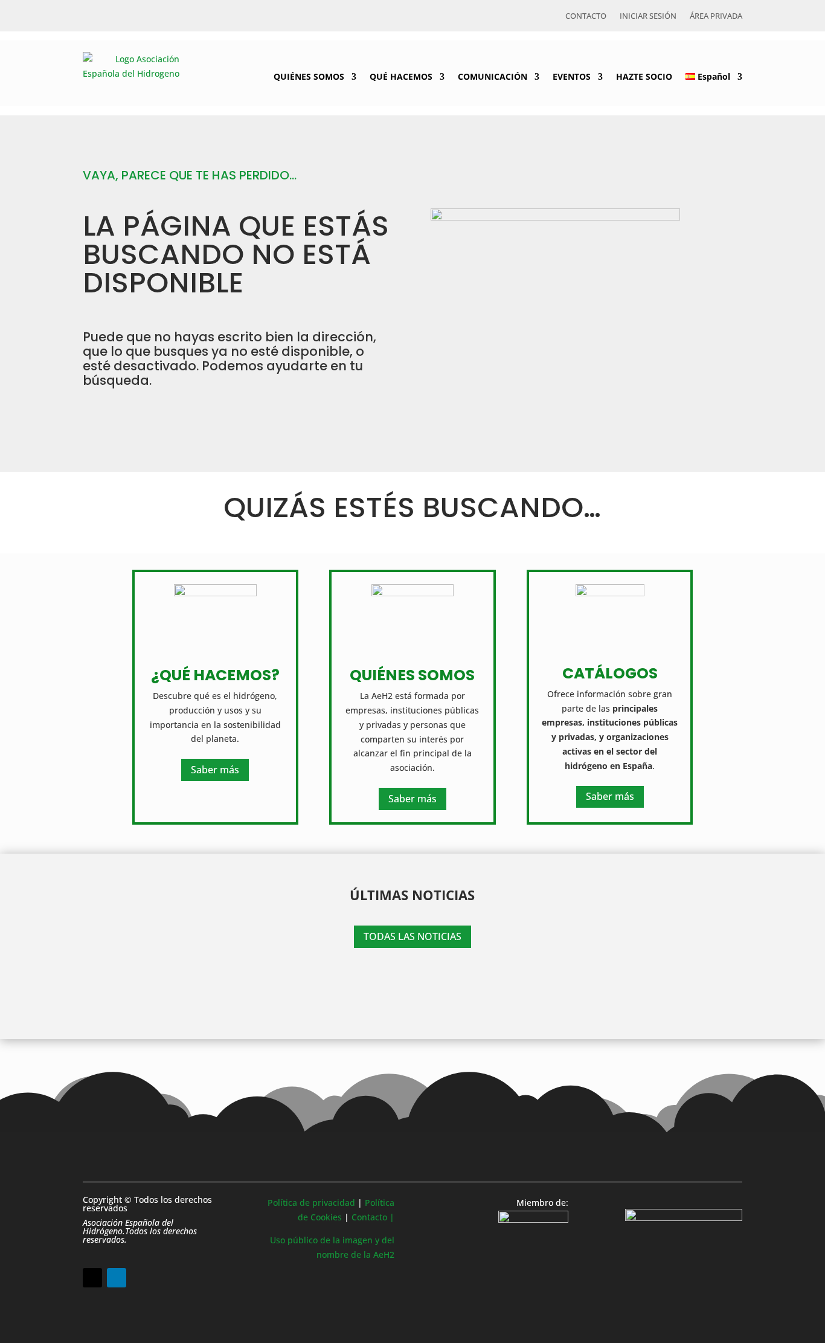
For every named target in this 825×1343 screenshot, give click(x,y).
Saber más (215, 769)
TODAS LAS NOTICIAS (412, 936)
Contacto (585, 16)
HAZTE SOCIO (644, 76)
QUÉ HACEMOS (401, 76)
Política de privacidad (311, 1202)
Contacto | (373, 1217)
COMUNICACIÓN (492, 76)
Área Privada (716, 16)
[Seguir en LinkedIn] (116, 1277)
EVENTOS (572, 76)
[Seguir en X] (92, 1277)
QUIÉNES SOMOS (309, 76)
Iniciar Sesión (648, 16)
